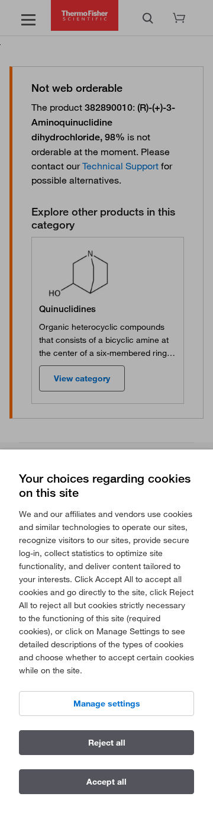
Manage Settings (106, 703)
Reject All (106, 742)
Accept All (106, 781)
